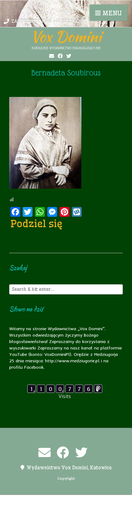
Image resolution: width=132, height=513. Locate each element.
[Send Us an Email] (51, 56)
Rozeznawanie (70, 507)
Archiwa (30, 501)
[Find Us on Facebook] (60, 56)
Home (50, 501)
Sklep (96, 507)
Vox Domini (66, 36)
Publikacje (40, 507)
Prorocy (100, 501)
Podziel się (36, 223)
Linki (65, 501)
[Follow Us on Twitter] (68, 56)
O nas (81, 501)
